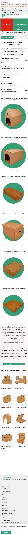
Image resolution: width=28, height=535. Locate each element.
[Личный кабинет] (26, 11)
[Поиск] (20, 11)
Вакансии (4, 507)
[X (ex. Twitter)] (8, 518)
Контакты (4, 504)
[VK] (5, 518)
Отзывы (3, 499)
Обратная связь (5, 508)
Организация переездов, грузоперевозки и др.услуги (12, 483)
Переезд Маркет (6, 477)
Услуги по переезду (6, 491)
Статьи (3, 494)
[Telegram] (3, 518)
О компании (4, 502)
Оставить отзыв (19, 29)
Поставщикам (5, 505)
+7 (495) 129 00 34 (7, 520)
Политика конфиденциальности (8, 514)
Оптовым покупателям (20, 24)
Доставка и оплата (6, 500)
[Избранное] (22, 11)
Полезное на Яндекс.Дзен (7, 513)
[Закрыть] (26, 525)
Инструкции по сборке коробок (8, 510)
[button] (11, 170)
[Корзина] (25, 10)
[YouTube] (10, 518)
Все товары (4, 488)
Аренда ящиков (5, 493)
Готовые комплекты (20, 22)
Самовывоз (18, 27)
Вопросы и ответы (6, 511)
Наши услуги (18, 19)
